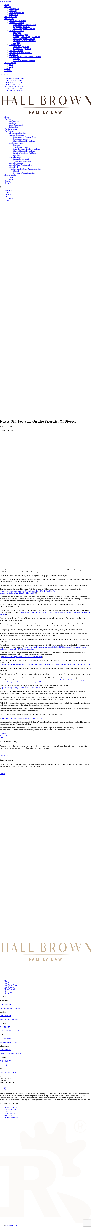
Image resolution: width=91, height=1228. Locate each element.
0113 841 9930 (12, 84)
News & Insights (10, 63)
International (13, 55)
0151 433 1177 (13, 88)
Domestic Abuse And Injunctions (20, 53)
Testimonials (13, 15)
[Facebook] (5, 1086)
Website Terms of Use (12, 1117)
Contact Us (8, 71)
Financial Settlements (16, 23)
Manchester (8, 190)
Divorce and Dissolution (17, 21)
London (7, 192)
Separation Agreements (21, 27)
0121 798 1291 (14, 86)
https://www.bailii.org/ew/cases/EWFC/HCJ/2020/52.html (21, 718)
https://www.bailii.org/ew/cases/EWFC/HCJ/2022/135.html (21, 657)
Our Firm (7, 7)
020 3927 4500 (13, 80)
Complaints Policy (10, 1109)
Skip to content (5, 1)
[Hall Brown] (45, 960)
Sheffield (7, 194)
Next (1, 737)
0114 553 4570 (13, 82)
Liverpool (7, 200)
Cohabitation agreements (22, 49)
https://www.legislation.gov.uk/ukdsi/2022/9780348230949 (21, 688)
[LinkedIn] (5, 1088)
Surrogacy (17, 33)
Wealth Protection (15, 45)
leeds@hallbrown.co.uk (8, 1042)
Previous (3, 733)
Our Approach (14, 9)
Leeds (6, 196)
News (11, 65)
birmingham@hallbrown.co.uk (11, 1053)
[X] (5, 1090)
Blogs (11, 67)
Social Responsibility (16, 13)
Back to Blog (4, 735)
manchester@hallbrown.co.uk (10, 1008)
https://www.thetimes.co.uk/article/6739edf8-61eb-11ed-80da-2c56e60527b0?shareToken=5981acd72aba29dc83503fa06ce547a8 (27, 592)
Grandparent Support (20, 35)
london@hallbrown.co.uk (9, 1019)
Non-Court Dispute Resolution (24, 61)
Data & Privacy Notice (12, 1107)
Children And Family (16, 31)
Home (6, 5)
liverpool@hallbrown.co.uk (9, 1065)
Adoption (16, 43)
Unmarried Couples (16, 51)
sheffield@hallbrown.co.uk (9, 1031)
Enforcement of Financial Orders (24, 25)
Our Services (9, 19)
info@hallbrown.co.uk (14, 90)
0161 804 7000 (14, 78)
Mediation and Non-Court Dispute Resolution (25, 57)
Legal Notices (9, 1111)
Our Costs (8, 1115)
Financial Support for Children (24, 29)
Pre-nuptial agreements (21, 47)
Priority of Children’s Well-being (24, 41)
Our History (13, 11)
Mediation (16, 59)
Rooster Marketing (11, 1225)
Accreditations (9, 1113)
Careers (7, 69)
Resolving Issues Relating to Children (26, 37)
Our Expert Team (10, 17)
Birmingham (8, 198)
